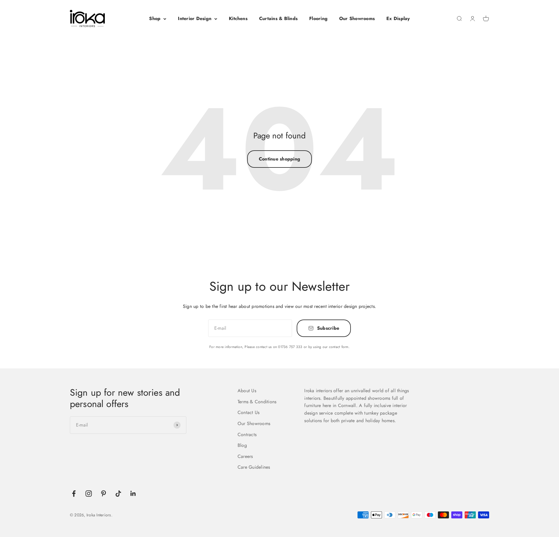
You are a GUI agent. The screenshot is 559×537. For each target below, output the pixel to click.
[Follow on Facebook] (74, 493)
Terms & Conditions (257, 401)
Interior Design (194, 18)
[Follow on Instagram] (89, 493)
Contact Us (248, 412)
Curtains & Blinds (278, 18)
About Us (247, 390)
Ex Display (398, 18)
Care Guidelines (254, 467)
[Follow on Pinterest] (103, 493)
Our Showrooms (357, 18)
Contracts (247, 434)
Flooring (318, 18)
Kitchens (238, 18)
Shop (154, 18)
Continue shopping (279, 159)
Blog (242, 445)
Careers (245, 456)
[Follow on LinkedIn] (133, 493)
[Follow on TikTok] (118, 493)
